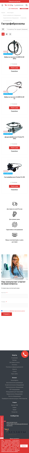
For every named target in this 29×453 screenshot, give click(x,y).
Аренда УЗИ (14, 405)
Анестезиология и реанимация (14, 382)
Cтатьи (14, 371)
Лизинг (14, 409)
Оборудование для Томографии (14, 391)
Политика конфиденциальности (14, 367)
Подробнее (14, 71)
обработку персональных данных (17, 311)
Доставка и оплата (15, 362)
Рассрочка (14, 412)
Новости (14, 369)
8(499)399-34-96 (19, 5)
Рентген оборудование (14, 396)
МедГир (14, 355)
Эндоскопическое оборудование (14, 387)
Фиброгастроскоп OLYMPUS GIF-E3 (14, 97)
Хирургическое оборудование (15, 394)
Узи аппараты (14, 380)
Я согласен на (14, 311)
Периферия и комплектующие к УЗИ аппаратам (14, 398)
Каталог (14, 377)
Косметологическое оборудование (14, 385)
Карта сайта (14, 373)
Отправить (6, 314)
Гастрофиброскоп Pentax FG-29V (14, 177)
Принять (24, 446)
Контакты (14, 364)
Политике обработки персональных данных (10, 451)
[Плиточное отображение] (3, 34)
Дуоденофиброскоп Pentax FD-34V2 (14, 137)
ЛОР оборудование (14, 389)
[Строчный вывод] (6, 34)
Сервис (14, 407)
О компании (14, 358)
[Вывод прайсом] (10, 34)
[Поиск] (26, 5)
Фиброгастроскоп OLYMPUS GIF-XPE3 (14, 57)
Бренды (14, 360)
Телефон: (4, 302)
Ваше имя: (4, 293)
